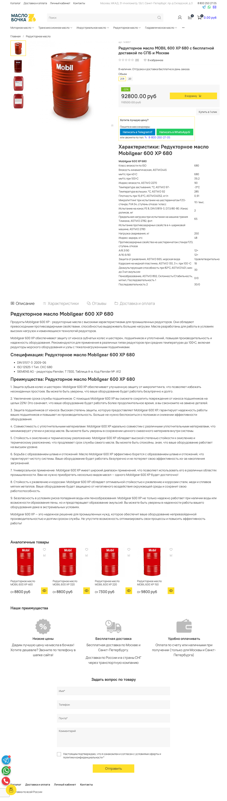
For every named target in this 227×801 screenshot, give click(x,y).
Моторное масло (20, 27)
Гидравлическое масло (159, 27)
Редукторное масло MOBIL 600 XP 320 (65, 582)
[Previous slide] (34, 84)
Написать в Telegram (136, 132)
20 (129, 78)
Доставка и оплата (35, 3)
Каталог (15, 3)
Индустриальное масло (91, 27)
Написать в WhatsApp (173, 132)
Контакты (79, 3)
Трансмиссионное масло (53, 27)
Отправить (113, 768)
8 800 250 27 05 (207, 3)
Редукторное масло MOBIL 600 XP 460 (22, 582)
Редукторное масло (125, 27)
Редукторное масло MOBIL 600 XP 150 (149, 582)
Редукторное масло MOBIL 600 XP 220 (107, 582)
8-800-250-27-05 (159, 137)
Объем (122, 74)
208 (122, 78)
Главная (15, 36)
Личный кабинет (60, 3)
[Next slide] (107, 84)
